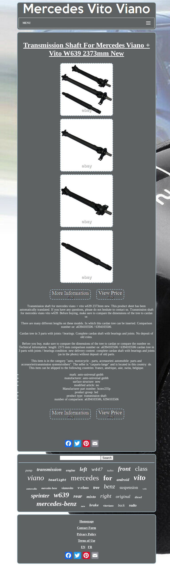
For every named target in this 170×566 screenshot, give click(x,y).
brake (94, 505)
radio (133, 505)
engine (70, 470)
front (124, 468)
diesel (138, 497)
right (105, 496)
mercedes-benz (57, 503)
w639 (61, 495)
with (145, 489)
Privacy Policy (86, 534)
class (141, 468)
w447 (97, 469)
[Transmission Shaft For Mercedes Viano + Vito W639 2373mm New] (87, 90)
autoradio (31, 488)
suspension (129, 487)
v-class (83, 487)
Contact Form (86, 528)
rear (77, 496)
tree (96, 487)
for (107, 478)
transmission (49, 469)
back (121, 505)
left (83, 469)
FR (90, 547)
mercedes (85, 478)
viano (35, 478)
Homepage (86, 521)
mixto (91, 496)
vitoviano (108, 505)
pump (28, 470)
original (123, 496)
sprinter (40, 495)
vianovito (67, 488)
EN (83, 547)
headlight (57, 480)
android (123, 480)
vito (140, 477)
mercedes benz (49, 488)
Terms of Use (86, 540)
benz (109, 486)
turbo (110, 470)
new (83, 506)
